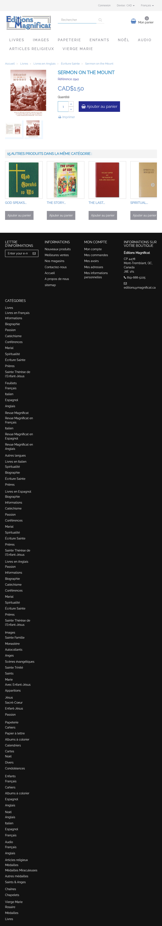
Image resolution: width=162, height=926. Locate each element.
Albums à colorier (17, 739)
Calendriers (13, 745)
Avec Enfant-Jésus (18, 684)
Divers (9, 762)
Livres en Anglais (16, 561)
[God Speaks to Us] (24, 180)
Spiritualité (12, 354)
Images (41, 40)
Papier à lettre (15, 733)
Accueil (50, 273)
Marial (9, 348)
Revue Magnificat (17, 413)
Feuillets (11, 383)
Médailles (11, 865)
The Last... (97, 203)
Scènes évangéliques (19, 661)
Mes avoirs (91, 261)
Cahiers (10, 727)
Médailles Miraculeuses (21, 870)
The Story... (56, 203)
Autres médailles (16, 876)
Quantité (63, 97)
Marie (9, 679)
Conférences (14, 342)
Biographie (12, 324)
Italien (9, 394)
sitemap (50, 285)
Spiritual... (139, 203)
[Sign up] (34, 253)
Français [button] (146, 5)
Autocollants (13, 649)
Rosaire (10, 907)
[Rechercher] (100, 19)
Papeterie (69, 40)
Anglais (10, 406)
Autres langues (15, 455)
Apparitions (13, 690)
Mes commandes (96, 255)
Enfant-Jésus (14, 708)
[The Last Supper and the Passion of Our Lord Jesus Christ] (107, 180)
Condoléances (15, 768)
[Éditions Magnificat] (28, 22)
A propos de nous (57, 279)
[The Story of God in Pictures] (65, 180)
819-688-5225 (136, 277)
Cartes (9, 751)
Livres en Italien (15, 461)
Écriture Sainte (15, 360)
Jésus (9, 697)
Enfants (99, 40)
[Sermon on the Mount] (14, 129)
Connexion (104, 5)
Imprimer (68, 117)
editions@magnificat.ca (140, 287)
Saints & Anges (15, 882)
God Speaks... (16, 203)
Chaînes (10, 889)
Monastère (12, 643)
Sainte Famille (14, 637)
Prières (10, 366)
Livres (16, 40)
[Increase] (71, 104)
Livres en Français (17, 313)
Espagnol (11, 400)
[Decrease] (71, 109)
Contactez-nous (56, 267)
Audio (145, 40)
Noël (124, 40)
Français (10, 388)
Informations (13, 318)
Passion (10, 330)
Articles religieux (31, 49)
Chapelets (12, 895)
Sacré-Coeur (14, 702)
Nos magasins (54, 261)
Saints (9, 673)
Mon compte (93, 249)
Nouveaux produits (58, 249)
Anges (9, 655)
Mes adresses (93, 267)
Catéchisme (13, 336)
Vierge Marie (78, 49)
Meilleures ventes (57, 255)
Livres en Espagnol (18, 491)
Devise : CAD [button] (124, 5)
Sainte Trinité (14, 667)
